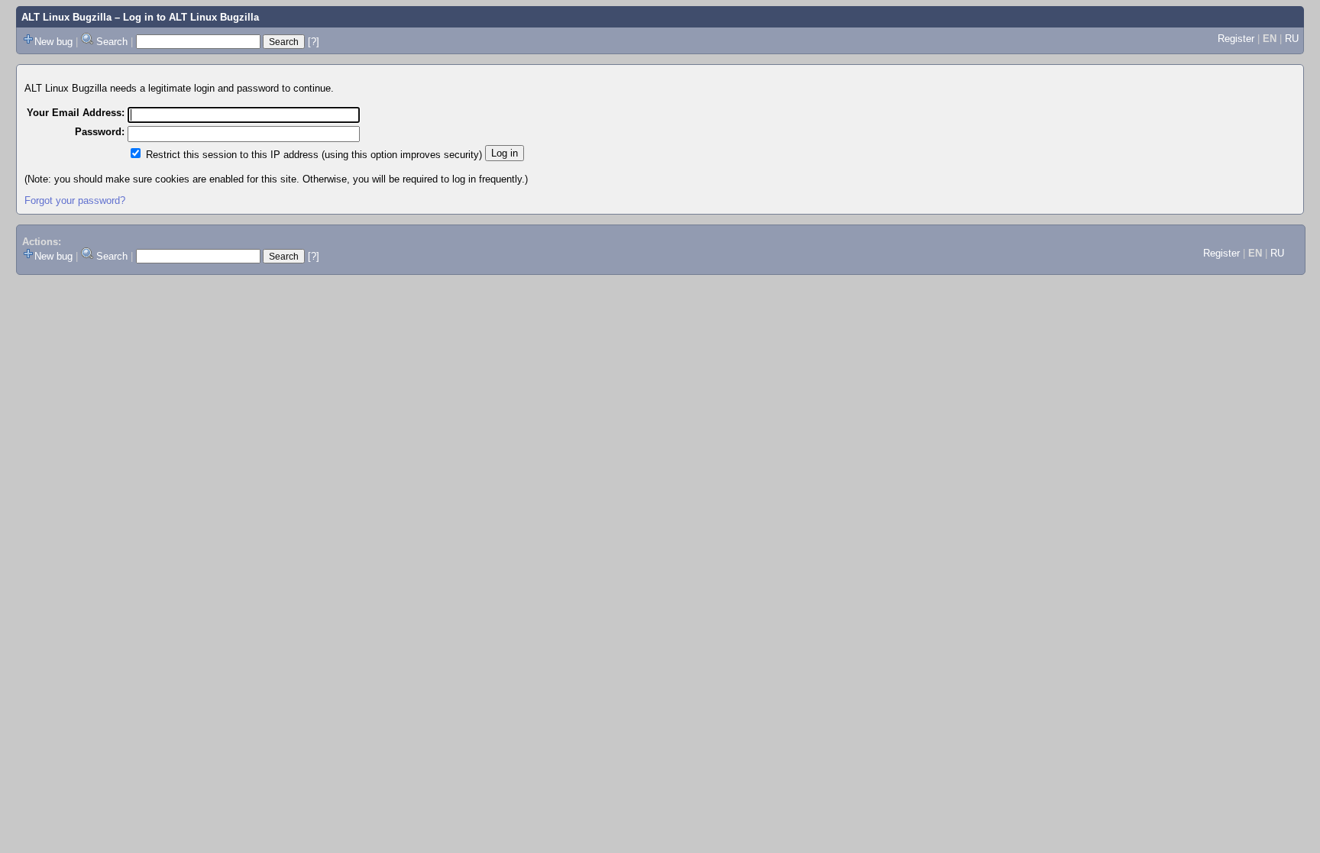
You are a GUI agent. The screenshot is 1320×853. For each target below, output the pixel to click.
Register (1236, 38)
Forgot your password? (74, 200)
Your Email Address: (76, 112)
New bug (53, 41)
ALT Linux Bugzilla (66, 17)
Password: (100, 131)
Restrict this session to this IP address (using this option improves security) (314, 154)
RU (1292, 38)
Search (112, 41)
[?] (313, 41)
